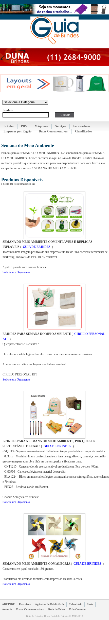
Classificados (83, 131)
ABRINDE (8, 604)
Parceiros (25, 604)
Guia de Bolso (56, 609)
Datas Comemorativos (30, 609)
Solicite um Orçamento (16, 272)
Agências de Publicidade (49, 604)
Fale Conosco (77, 609)
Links (90, 604)
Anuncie (7, 609)
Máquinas (41, 126)
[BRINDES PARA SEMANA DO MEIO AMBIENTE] (54, 330)
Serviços (60, 126)
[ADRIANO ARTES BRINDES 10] (54, 91)
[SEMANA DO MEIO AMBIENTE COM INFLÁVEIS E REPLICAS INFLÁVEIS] (54, 238)
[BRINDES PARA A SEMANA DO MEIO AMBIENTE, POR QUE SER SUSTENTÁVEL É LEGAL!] (54, 437)
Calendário (75, 604)
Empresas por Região (17, 131)
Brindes (9, 126)
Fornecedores (81, 126)
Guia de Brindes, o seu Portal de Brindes (54, 30)
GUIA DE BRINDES (36, 247)
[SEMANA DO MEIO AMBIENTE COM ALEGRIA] (54, 560)
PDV (24, 126)
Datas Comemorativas (53, 131)
